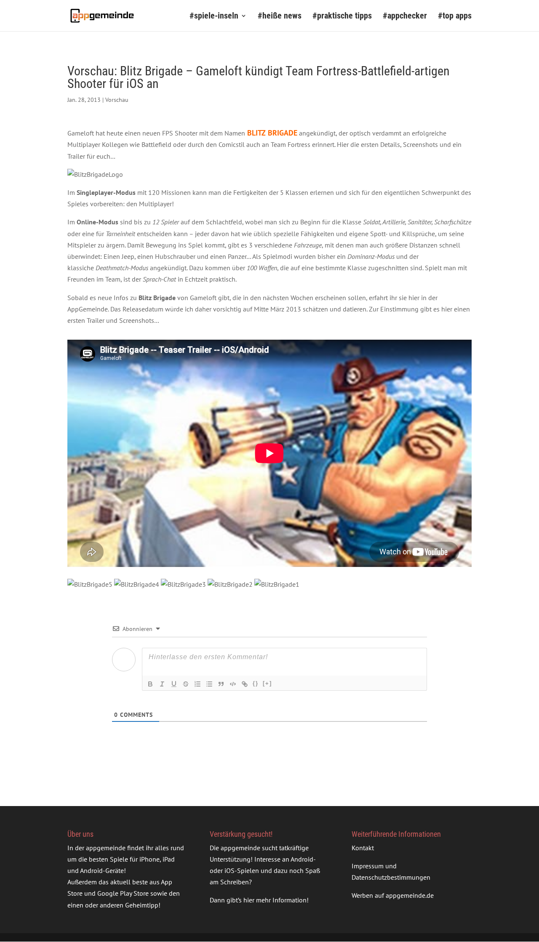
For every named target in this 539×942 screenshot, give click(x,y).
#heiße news (280, 17)
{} (256, 683)
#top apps (455, 17)
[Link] (245, 684)
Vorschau (116, 100)
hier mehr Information (275, 900)
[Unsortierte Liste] (209, 684)
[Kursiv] (162, 684)
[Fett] (150, 684)
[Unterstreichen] (174, 684)
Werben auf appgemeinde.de (393, 895)
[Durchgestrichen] (186, 684)
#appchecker (405, 17)
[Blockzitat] (221, 684)
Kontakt (363, 848)
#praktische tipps (342, 17)
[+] (267, 683)
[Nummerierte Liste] (197, 684)
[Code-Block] (233, 684)
